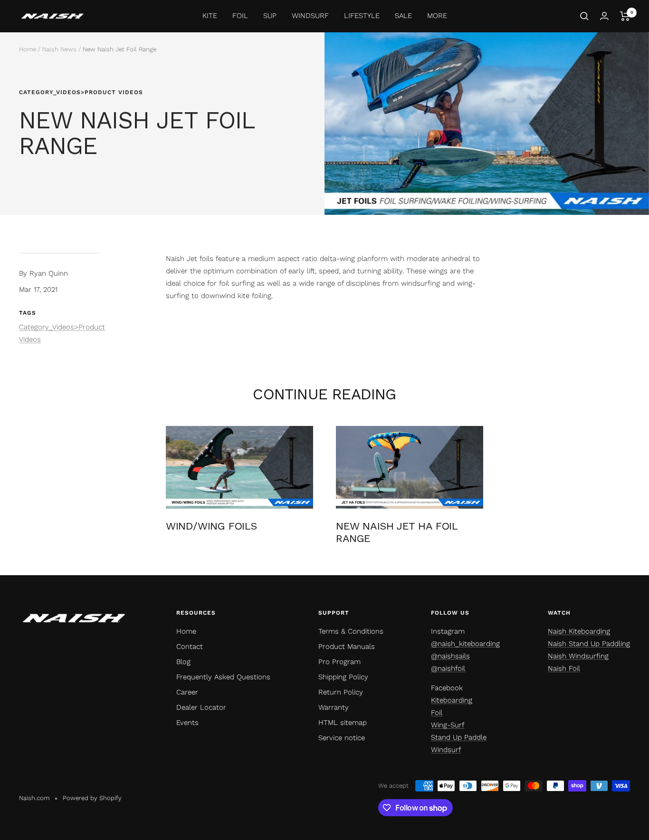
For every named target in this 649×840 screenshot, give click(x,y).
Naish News (59, 49)
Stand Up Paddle (459, 737)
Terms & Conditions (350, 631)
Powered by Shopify (92, 797)
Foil (436, 712)
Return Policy (340, 692)
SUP (270, 15)
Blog (183, 661)
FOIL (240, 15)
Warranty (333, 707)
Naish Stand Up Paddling (589, 643)
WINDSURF (310, 15)
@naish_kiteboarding (465, 643)
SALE (403, 15)
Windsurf (446, 749)
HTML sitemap (342, 722)
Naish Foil (564, 668)
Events (187, 722)
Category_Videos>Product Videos (81, 92)
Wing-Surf (447, 725)
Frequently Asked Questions (223, 677)
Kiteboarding (451, 700)
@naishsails (450, 656)
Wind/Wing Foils (211, 526)
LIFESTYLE (362, 15)
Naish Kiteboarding (579, 631)
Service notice (341, 738)
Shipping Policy (343, 677)
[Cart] (625, 16)
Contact (189, 646)
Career (187, 692)
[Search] (584, 16)
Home (27, 49)
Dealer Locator (201, 707)
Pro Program (339, 661)
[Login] (604, 16)
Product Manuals (346, 646)
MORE (437, 15)
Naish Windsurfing (578, 656)
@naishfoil (448, 668)
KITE (209, 15)
